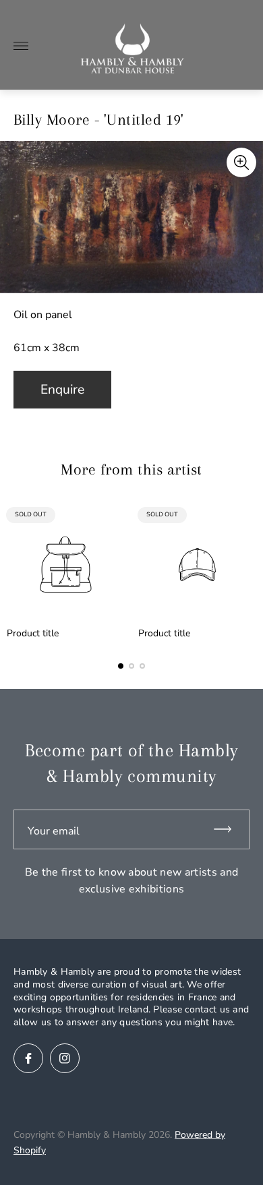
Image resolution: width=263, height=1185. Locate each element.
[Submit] (228, 829)
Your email (54, 831)
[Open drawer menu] (21, 46)
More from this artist (131, 469)
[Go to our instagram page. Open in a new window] (65, 1058)
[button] (120, 666)
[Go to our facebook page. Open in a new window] (28, 1058)
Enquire (62, 389)
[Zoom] (241, 162)
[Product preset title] (66, 564)
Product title (33, 633)
